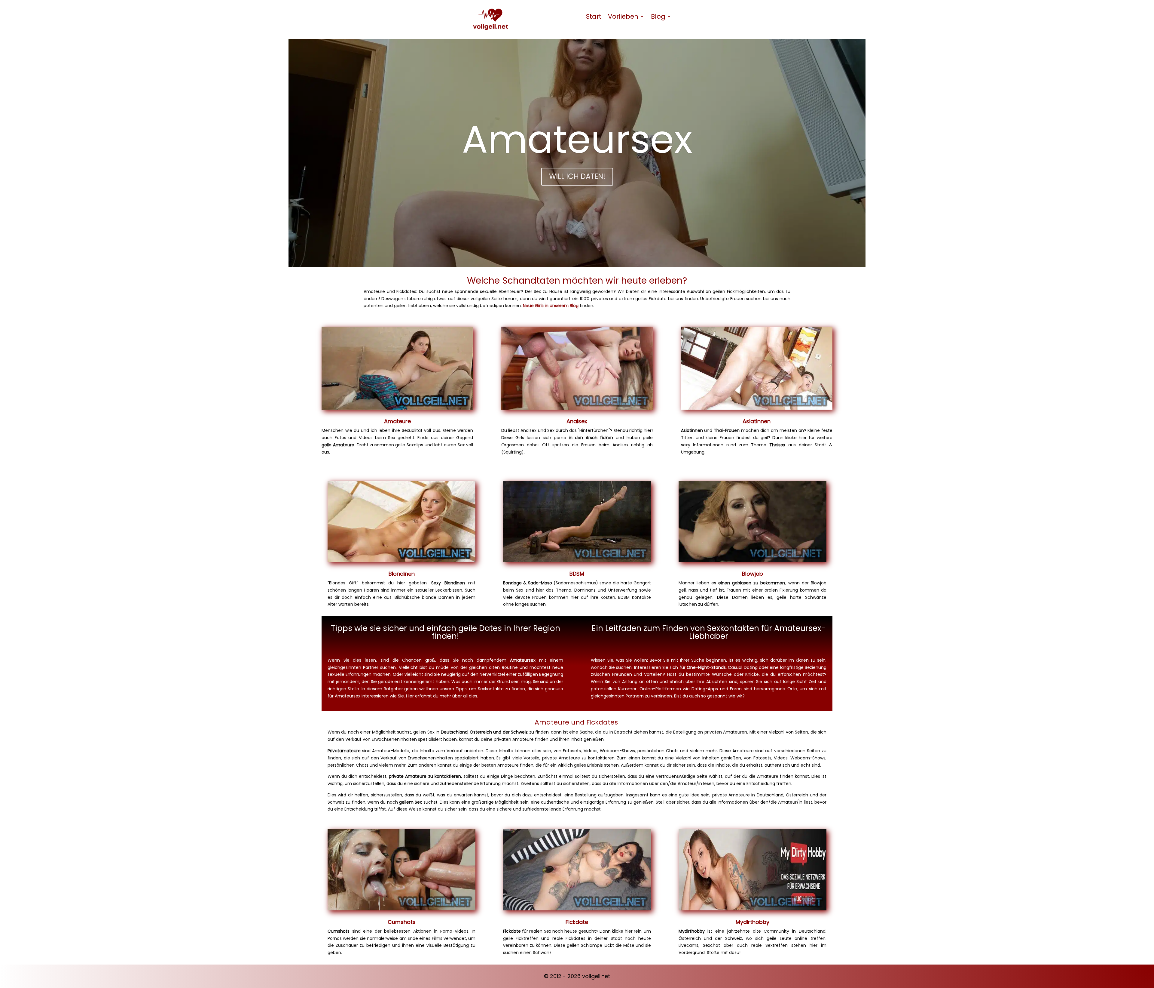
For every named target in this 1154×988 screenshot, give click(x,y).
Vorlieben (623, 16)
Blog (658, 16)
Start (593, 16)
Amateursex (577, 139)
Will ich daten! (577, 176)
